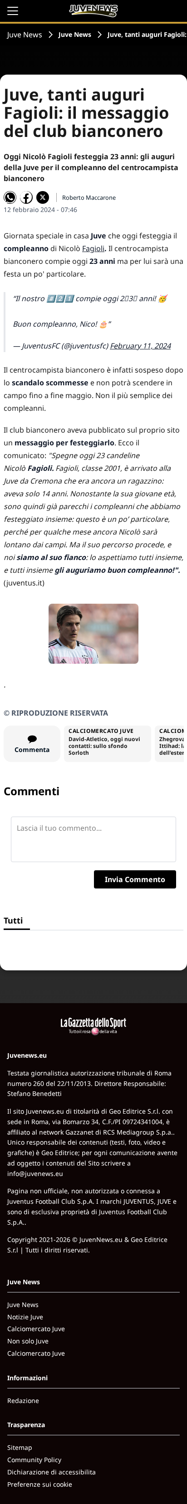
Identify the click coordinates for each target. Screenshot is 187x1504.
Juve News (24, 35)
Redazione (23, 1400)
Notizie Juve (25, 1316)
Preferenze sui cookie (39, 1484)
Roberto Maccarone (89, 197)
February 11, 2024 (140, 346)
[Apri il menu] (12, 10)
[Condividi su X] (42, 197)
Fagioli (93, 248)
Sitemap (19, 1447)
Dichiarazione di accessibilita (51, 1472)
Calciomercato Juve (36, 1328)
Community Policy (34, 1459)
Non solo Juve (28, 1341)
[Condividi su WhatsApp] (10, 197)
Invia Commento (135, 879)
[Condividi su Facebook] (26, 197)
